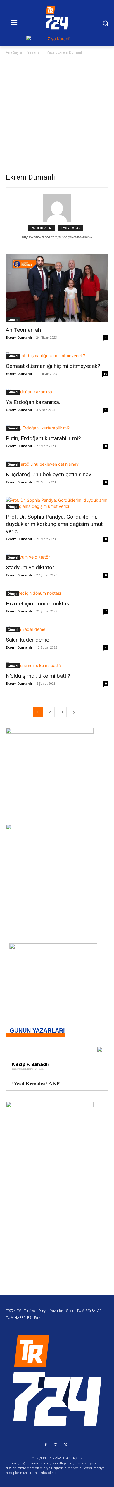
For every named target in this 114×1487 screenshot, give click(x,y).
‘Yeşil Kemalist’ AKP (36, 1083)
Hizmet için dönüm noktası (39, 603)
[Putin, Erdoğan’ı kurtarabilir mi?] (57, 428)
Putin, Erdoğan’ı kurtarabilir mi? (44, 438)
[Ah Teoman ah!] (57, 288)
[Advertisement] (57, 115)
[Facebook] (45, 1445)
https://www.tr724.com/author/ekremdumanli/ (57, 237)
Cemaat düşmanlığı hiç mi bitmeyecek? (53, 366)
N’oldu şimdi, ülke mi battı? (38, 676)
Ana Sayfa (14, 52)
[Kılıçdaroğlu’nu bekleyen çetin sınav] (57, 464)
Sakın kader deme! (28, 639)
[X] (65, 1445)
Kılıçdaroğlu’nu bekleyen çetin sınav (49, 474)
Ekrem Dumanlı (19, 337)
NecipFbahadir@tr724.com (28, 1068)
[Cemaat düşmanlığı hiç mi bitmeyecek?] (57, 355)
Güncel (13, 320)
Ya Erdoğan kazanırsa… (34, 402)
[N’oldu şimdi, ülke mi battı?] (57, 665)
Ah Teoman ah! (24, 329)
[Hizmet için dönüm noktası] (57, 593)
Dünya (12, 507)
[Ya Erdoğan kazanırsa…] (57, 392)
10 (105, 374)
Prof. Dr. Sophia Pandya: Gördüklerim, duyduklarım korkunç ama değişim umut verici (54, 524)
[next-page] (74, 712)
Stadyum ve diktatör (30, 567)
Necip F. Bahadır (30, 1064)
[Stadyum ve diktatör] (57, 557)
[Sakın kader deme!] (57, 629)
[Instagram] (55, 1445)
